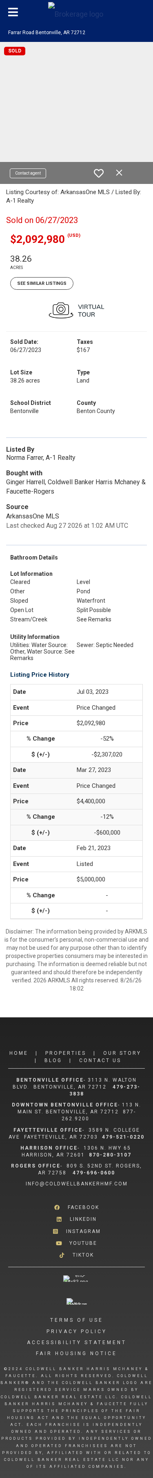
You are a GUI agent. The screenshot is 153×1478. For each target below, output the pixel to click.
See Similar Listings (42, 283)
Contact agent (28, 173)
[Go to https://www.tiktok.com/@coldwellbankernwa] (76, 1255)
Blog (53, 1060)
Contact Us (100, 1060)
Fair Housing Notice (76, 1353)
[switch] (99, 173)
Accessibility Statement (76, 1342)
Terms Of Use (76, 1320)
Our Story (122, 1053)
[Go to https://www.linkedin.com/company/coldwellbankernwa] (76, 1219)
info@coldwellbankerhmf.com (77, 1184)
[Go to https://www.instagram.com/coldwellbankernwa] (76, 1231)
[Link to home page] (76, 12)
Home (18, 1053)
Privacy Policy (77, 1331)
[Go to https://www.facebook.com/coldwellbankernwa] (76, 1207)
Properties (65, 1053)
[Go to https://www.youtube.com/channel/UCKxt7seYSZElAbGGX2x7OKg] (76, 1243)
